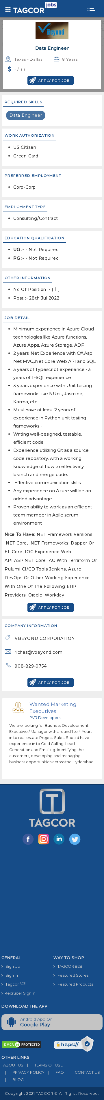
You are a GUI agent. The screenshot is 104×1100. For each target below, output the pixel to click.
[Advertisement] (52, 901)
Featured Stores (71, 975)
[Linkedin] (60, 844)
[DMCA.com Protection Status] (21, 1044)
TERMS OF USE (45, 1065)
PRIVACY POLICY (24, 1072)
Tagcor (14, 984)
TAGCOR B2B (69, 966)
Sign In (10, 975)
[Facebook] (29, 844)
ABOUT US (12, 1065)
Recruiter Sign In (19, 993)
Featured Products (74, 984)
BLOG (14, 1079)
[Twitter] (75, 844)
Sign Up (11, 966)
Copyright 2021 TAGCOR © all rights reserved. (52, 1093)
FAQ (56, 1072)
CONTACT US (84, 1072)
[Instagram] (45, 844)
